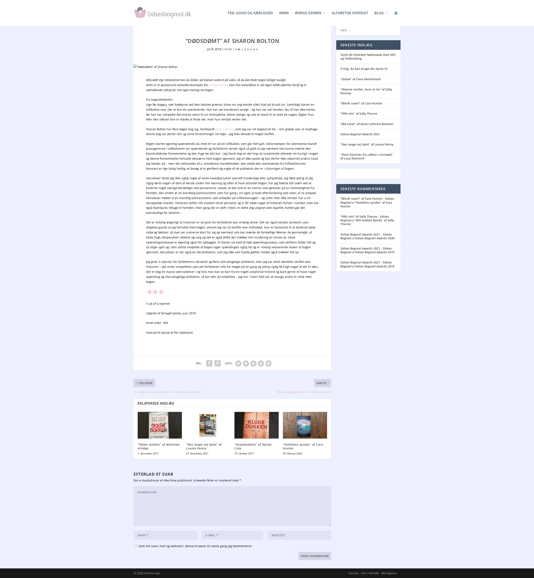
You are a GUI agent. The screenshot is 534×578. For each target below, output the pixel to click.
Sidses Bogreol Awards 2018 (374, 266)
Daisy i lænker (224, 129)
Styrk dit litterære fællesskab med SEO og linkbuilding (367, 56)
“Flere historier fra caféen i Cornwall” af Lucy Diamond (366, 156)
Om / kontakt (370, 573)
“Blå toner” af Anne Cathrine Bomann (367, 124)
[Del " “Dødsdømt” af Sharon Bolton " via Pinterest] (217, 363)
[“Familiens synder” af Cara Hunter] (305, 425)
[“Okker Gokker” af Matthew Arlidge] (160, 425)
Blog (379, 13)
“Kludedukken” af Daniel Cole (253, 446)
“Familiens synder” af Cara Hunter (303, 446)
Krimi (284, 13)
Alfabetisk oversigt (350, 13)
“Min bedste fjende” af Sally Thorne (367, 222)
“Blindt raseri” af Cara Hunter (361, 103)
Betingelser (389, 573)
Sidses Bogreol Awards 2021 (360, 134)
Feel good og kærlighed (250, 13)
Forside (354, 573)
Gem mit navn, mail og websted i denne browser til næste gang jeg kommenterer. (196, 546)
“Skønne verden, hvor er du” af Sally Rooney (366, 91)
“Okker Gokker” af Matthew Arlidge (159, 446)
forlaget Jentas (218, 85)
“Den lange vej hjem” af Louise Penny (204, 446)
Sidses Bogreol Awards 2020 (374, 238)
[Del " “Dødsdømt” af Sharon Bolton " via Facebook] (209, 363)
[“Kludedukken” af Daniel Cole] (256, 425)
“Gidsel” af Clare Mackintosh (360, 79)
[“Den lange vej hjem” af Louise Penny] (208, 425)
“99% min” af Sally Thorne (358, 113)
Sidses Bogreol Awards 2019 (374, 252)
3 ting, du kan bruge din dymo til (363, 69)
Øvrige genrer (308, 13)
